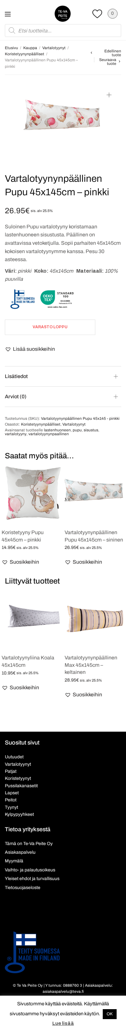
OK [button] (110, 1014)
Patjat (10, 771)
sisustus (91, 430)
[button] (30, 349)
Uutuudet (14, 756)
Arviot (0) (15, 396)
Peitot (10, 799)
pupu (77, 430)
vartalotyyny (15, 434)
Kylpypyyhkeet (19, 814)
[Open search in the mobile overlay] (63, 30)
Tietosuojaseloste (22, 887)
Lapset (12, 792)
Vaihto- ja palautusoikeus (30, 870)
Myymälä (14, 861)
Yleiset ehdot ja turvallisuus (32, 878)
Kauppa (30, 48)
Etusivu (11, 48)
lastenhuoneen (57, 430)
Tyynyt (11, 807)
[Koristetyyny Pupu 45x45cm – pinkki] (31, 493)
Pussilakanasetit (21, 785)
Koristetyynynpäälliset (24, 54)
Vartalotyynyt (54, 48)
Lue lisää (63, 1023)
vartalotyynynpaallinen (48, 434)
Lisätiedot (16, 376)
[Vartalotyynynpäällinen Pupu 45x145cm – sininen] (94, 493)
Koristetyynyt (18, 778)
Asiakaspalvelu (20, 852)
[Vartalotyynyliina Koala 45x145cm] (31, 618)
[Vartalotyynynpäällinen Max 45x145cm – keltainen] (94, 618)
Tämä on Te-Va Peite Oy (29, 843)
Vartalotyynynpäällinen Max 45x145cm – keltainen (91, 665)
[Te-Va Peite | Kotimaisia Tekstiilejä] (63, 13)
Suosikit (97, 13)
